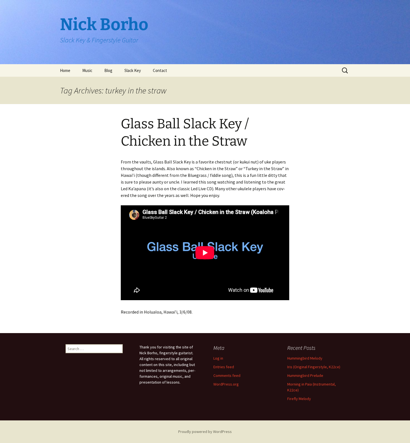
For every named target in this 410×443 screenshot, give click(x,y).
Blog (108, 70)
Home (65, 70)
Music (87, 70)
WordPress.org (226, 384)
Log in (218, 358)
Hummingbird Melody (304, 358)
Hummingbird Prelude (305, 375)
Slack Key (132, 70)
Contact (160, 70)
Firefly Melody (299, 398)
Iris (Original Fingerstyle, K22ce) (313, 366)
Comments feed (226, 375)
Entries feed (223, 366)
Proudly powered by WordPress (205, 431)
